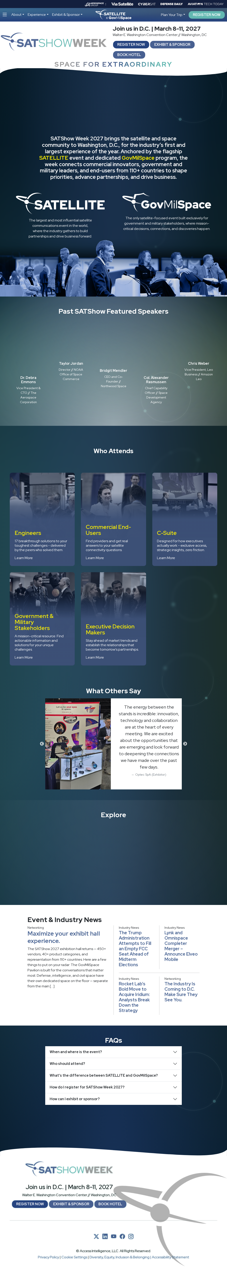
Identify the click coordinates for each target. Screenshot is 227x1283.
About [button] (16, 14)
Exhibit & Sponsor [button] (66, 14)
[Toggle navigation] (5, 15)
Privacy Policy (48, 1257)
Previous (42, 744)
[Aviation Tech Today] (206, 4)
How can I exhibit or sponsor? (75, 1099)
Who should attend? (67, 1063)
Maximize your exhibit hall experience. (63, 937)
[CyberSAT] (147, 4)
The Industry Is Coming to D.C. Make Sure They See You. (181, 992)
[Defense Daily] (171, 4)
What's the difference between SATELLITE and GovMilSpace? (104, 1075)
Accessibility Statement (170, 1257)
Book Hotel (129, 54)
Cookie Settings (74, 1257)
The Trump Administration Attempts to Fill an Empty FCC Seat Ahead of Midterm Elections (135, 949)
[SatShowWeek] (69, 1169)
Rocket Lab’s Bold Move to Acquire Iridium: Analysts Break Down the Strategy (134, 997)
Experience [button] (37, 14)
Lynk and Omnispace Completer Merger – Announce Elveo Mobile (181, 946)
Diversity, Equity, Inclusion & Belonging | (121, 1257)
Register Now (207, 15)
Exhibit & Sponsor (172, 44)
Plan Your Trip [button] (171, 14)
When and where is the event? (76, 1052)
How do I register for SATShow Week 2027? (87, 1087)
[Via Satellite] (122, 4)
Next (185, 744)
